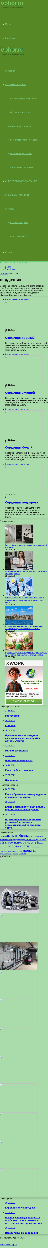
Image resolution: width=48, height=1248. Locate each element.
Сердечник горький (20, 337)
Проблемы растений (17, 195)
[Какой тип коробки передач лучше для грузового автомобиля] (19, 913)
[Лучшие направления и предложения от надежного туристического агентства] (19, 624)
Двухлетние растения (20, 126)
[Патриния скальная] (18, 1083)
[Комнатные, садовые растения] (12, 8)
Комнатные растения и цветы (24, 140)
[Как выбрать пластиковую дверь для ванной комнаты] (19, 543)
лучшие (30, 839)
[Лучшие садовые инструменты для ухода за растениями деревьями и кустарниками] (19, 650)
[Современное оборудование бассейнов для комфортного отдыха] (19, 969)
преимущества (6, 854)
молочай (41, 839)
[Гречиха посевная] (19, 1026)
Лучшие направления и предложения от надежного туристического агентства (24, 627)
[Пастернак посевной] (20, 1054)
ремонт (15, 854)
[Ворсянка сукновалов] (19, 884)
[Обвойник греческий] (19, 1139)
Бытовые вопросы (19, 223)
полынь (29, 850)
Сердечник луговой (20, 392)
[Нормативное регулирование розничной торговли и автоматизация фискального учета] (19, 595)
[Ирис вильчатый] (19, 941)
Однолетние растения (20, 112)
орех (41, 843)
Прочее (9, 209)
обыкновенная (9, 842)
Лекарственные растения (22, 167)
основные (3, 847)
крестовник (39, 836)
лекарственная (18, 840)
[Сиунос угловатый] (19, 1196)
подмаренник (16, 851)
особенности (18, 846)
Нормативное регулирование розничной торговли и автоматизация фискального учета (24, 600)
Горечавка (3, 836)
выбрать (21, 835)
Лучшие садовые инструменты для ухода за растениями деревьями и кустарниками (26, 654)
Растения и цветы (15, 85)
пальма (3, 851)
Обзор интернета (18, 236)
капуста (31, 836)
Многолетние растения (21, 154)
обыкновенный (29, 842)
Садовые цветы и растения (23, 98)
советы (22, 854)
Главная (4, 273)
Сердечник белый (18, 447)
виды (10, 835)
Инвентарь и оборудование (21, 181)
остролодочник (35, 847)
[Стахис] (19, 998)
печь (9, 851)
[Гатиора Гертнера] (19, 1111)
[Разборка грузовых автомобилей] (20, 1168)
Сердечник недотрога (21, 502)
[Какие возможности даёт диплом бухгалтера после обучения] (19, 569)
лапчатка (6, 839)
